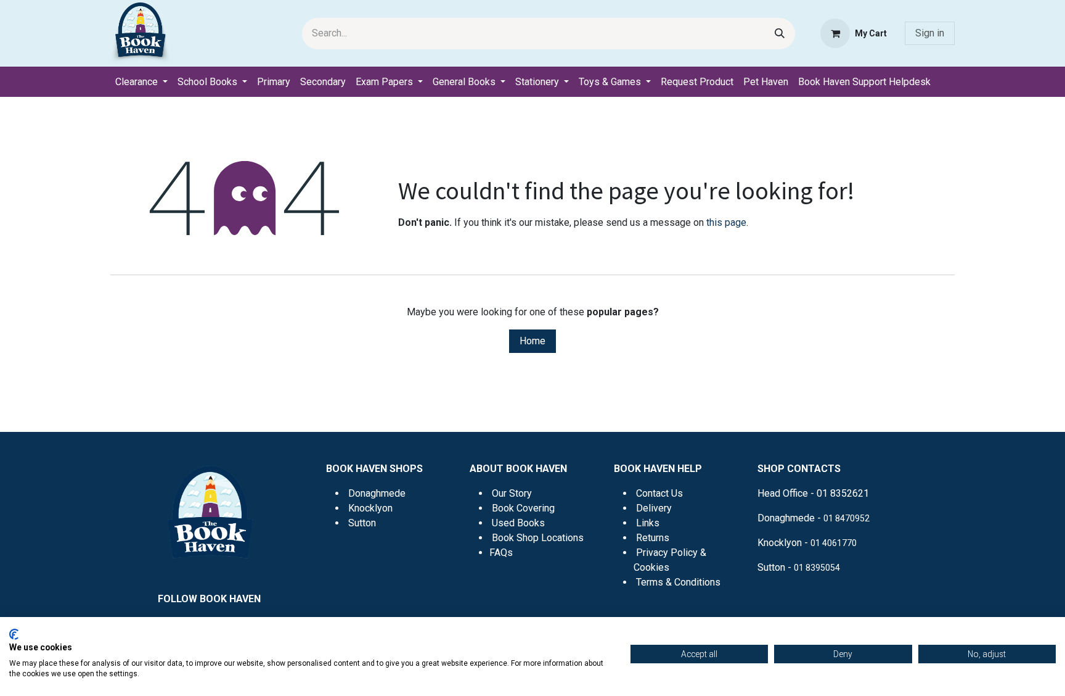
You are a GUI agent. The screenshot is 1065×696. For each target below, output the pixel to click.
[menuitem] (141, 82)
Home (532, 341)
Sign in (929, 33)
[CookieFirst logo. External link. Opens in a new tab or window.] (13, 634)
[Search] (779, 33)
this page (726, 222)
